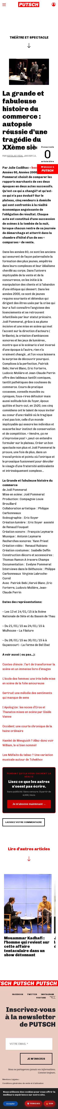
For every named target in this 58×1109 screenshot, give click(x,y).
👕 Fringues (33, 1103)
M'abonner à (47, 167)
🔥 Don (49, 1103)
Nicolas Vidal (15, 156)
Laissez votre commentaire (23, 822)
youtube (41, 997)
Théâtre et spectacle (29, 37)
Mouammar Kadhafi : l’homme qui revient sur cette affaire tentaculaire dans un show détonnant (26, 946)
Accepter (10, 1103)
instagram (47, 994)
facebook (17, 994)
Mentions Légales (10, 1079)
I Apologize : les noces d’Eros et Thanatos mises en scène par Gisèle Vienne (26, 712)
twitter (32, 994)
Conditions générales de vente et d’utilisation (23, 1083)
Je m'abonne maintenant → (29, 804)
